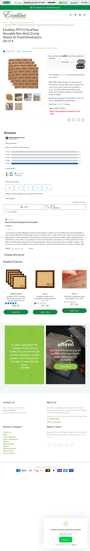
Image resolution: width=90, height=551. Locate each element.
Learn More (66, 366)
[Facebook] (49, 444)
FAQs (5, 434)
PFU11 (45, 294)
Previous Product (38, 48)
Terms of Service (9, 453)
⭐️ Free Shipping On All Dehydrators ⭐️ (45, 7)
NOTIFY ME (80, 66)
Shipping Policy (8, 444)
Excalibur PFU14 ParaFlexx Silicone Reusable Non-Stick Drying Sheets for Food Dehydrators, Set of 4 (16, 298)
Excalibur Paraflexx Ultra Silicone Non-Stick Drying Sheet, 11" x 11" (45, 298)
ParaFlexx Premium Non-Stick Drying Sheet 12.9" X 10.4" (74, 297)
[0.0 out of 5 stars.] (69, 302)
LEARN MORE (54, 419)
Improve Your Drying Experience (22, 22)
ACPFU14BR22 (16, 294)
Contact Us (7, 432)
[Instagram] (55, 444)
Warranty (6, 441)
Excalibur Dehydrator (48, 467)
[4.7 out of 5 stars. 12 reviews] (11, 303)
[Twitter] (60, 444)
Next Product (53, 48)
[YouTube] (66, 444)
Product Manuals (9, 437)
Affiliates (6, 446)
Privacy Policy (8, 451)
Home (5, 22)
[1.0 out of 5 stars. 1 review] (40, 303)
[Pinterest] (72, 444)
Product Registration (10, 439)
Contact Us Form (9, 410)
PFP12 (74, 294)
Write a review (27, 51)
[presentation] (3, 292)
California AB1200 (9, 448)
